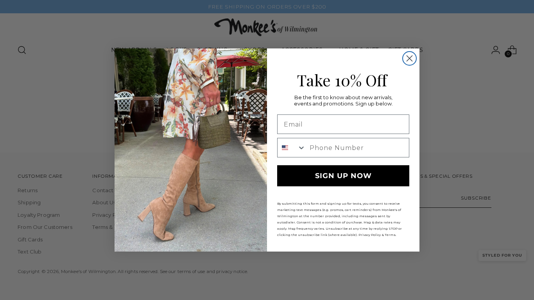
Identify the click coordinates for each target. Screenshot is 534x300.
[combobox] (292, 147)
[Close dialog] (409, 58)
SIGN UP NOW (343, 175)
